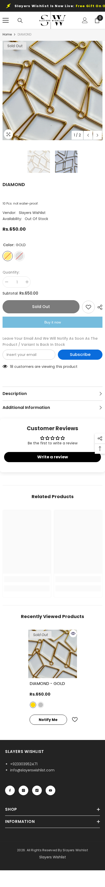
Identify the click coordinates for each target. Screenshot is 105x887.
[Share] (98, 307)
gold (33, 705)
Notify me (48, 719)
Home (7, 34)
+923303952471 (23, 764)
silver (40, 705)
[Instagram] (23, 790)
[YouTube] (50, 790)
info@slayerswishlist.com (32, 770)
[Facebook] (10, 790)
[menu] (6, 20)
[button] (88, 135)
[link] (27, 579)
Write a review (52, 457)
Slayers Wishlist (32, 212)
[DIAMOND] (52, 654)
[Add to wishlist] (88, 307)
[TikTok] (37, 790)
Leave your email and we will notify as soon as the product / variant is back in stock (50, 341)
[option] (52, 90)
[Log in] (85, 20)
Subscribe (80, 354)
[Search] (20, 20)
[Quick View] (73, 633)
